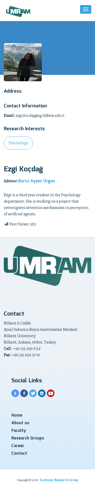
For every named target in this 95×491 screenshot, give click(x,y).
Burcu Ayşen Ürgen (36, 181)
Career (17, 446)
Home (16, 415)
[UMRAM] (18, 12)
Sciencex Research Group (59, 480)
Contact (19, 453)
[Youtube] (50, 393)
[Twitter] (33, 393)
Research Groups (27, 438)
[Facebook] (24, 393)
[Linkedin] (42, 393)
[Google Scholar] (15, 393)
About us (20, 423)
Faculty (18, 431)
